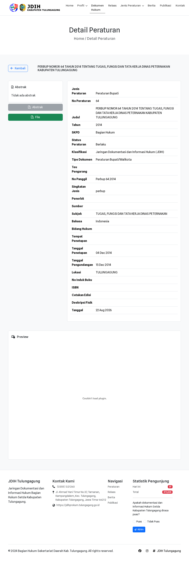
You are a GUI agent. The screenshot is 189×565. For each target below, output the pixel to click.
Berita (151, 5)
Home (69, 5)
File (37, 117)
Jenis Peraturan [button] (130, 5)
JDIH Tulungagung (169, 551)
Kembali (19, 68)
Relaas (112, 5)
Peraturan (113, 486)
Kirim (140, 529)
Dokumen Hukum (97, 7)
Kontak (180, 5)
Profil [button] (81, 5)
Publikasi (165, 5)
